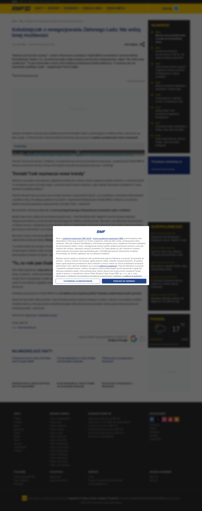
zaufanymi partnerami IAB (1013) (77, 238)
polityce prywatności (108, 266)
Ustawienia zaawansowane (77, 281)
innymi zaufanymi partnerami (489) (108, 238)
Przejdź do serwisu (124, 281)
